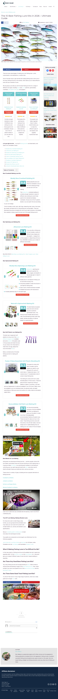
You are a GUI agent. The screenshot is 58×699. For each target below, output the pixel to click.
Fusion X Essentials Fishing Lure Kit (14, 156)
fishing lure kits (24, 143)
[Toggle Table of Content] (16, 170)
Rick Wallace (26, 22)
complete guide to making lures (14, 532)
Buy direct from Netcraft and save (30, 323)
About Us (45, 6)
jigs (18, 89)
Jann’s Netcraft (6, 542)
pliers (26, 467)
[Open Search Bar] (54, 6)
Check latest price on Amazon (8, 112)
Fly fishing (28, 6)
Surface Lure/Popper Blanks (9, 484)
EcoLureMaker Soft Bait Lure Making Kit (22, 404)
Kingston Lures (29, 544)
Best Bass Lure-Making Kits (18, 254)
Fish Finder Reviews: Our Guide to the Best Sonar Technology (49, 95)
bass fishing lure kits (28, 566)
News (40, 6)
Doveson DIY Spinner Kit (12, 162)
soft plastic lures (12, 89)
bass (18, 87)
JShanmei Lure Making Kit (22, 227)
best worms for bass (30, 568)
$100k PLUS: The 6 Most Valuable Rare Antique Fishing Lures (50, 110)
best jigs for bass (7, 570)
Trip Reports (35, 6)
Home (2, 12)
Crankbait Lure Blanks (8, 477)
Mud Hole (23, 542)
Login (36, 621)
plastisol (10, 341)
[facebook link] (51, 684)
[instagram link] (48, 684)
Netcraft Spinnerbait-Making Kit (13, 154)
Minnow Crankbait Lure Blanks (10, 487)
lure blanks (13, 465)
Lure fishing (20, 6)
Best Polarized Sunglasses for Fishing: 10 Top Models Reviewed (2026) (50, 79)
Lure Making (15, 544)
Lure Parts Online (15, 542)
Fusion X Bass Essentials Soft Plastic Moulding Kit (22, 361)
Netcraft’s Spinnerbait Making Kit (22, 303)
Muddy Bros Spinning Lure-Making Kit (15, 152)
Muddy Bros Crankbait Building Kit (14, 148)
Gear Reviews (12, 6)
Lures (6, 12)
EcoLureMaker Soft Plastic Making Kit (15, 158)
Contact (50, 6)
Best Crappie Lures (30, 254)
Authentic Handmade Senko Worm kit (15, 166)
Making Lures (12, 12)
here (13, 348)
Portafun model (18, 554)
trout (24, 87)
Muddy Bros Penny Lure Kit (12, 164)
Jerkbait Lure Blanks (8, 481)
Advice (5, 6)
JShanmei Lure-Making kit (12, 150)
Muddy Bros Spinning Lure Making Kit (22, 266)
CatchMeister (29, 554)
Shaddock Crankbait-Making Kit (13, 160)
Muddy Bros (26, 192)
